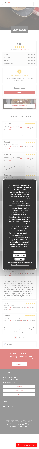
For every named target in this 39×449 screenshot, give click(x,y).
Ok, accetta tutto (19, 252)
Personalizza (20, 259)
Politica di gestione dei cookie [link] (20, 265)
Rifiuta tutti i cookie (19, 255)
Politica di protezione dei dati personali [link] (20, 262)
